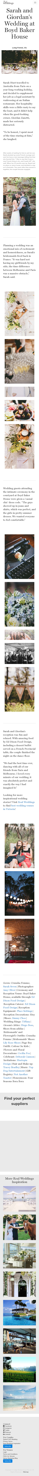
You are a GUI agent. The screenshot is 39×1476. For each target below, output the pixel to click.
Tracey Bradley (11, 1067)
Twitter (7, 1430)
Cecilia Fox (24, 1053)
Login (5, 1452)
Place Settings (24, 1011)
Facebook (8, 1426)
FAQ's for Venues (9, 1456)
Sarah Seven (10, 986)
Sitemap (25, 1472)
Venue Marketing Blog (10, 1458)
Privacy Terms (7, 1441)
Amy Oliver (9, 990)
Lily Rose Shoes (11, 1042)
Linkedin (8, 1434)
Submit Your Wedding (10, 1439)
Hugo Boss (27, 1025)
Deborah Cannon (24, 1056)
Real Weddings (26, 802)
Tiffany (26, 1021)
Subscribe (7, 1446)
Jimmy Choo (19, 1018)
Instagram (8, 1428)
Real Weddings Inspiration (11, 1443)
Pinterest (8, 1432)
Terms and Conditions (10, 1454)
